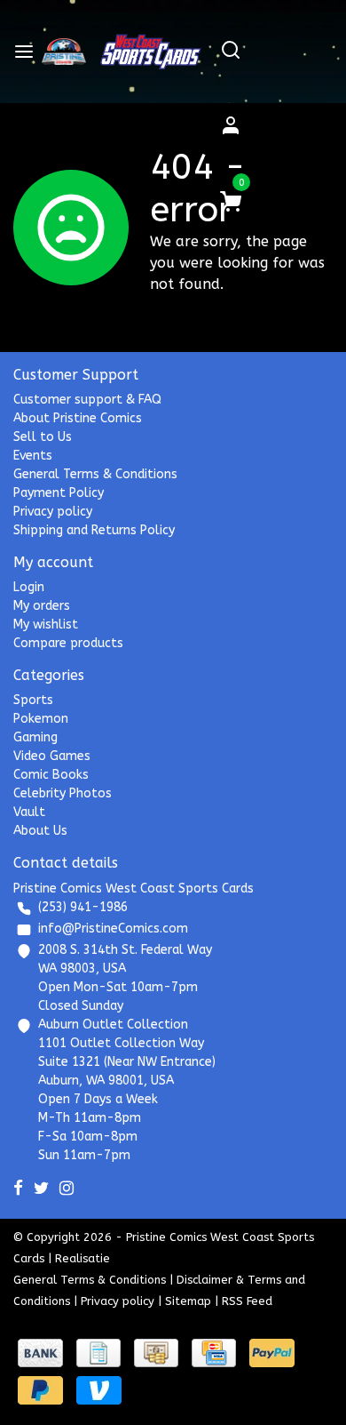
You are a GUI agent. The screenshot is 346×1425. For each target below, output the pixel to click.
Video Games (51, 756)
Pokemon (40, 718)
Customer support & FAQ (87, 399)
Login (28, 587)
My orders (41, 605)
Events (32, 455)
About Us (40, 830)
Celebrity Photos (62, 793)
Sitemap (188, 1301)
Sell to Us (42, 436)
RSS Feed (247, 1301)
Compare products (68, 643)
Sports (33, 700)
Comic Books (51, 774)
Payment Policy (58, 492)
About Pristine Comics (77, 418)
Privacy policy (52, 511)
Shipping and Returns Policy (94, 530)
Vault (29, 812)
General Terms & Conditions (95, 474)
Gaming (35, 737)
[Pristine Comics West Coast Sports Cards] (64, 51)
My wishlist (45, 624)
